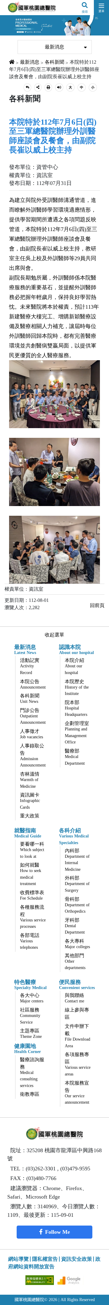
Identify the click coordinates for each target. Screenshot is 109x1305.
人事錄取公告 (33, 755)
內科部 (77, 860)
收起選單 (54, 634)
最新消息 (54, 46)
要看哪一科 (32, 850)
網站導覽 (18, 1259)
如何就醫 (30, 874)
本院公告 (33, 684)
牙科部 (75, 926)
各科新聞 (54, 62)
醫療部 (75, 757)
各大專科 (77, 943)
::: (13, 36)
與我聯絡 (74, 998)
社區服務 (30, 1016)
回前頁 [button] (97, 605)
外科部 (77, 884)
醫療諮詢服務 (32, 1072)
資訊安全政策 (76, 1259)
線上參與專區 (77, 1013)
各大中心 (31, 998)
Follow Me (57, 1232)
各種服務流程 (33, 916)
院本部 (76, 708)
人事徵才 (31, 734)
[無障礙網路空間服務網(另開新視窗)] (40, 1279)
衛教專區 (29, 1094)
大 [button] (70, 87)
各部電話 (29, 941)
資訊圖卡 (30, 801)
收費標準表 (32, 895)
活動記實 (29, 666)
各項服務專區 (78, 1064)
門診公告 (33, 716)
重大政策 (29, 815)
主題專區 (31, 1033)
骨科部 (77, 905)
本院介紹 (74, 666)
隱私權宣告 (45, 1259)
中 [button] (81, 87)
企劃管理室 (77, 732)
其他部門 (75, 961)
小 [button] (92, 87)
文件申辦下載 (77, 1036)
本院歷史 (77, 687)
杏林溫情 (29, 780)
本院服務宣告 (77, 1092)
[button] (27, 87)
